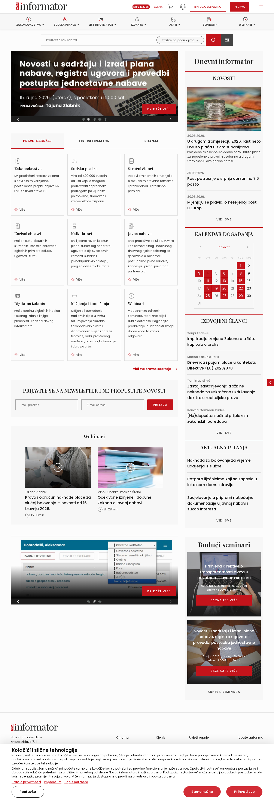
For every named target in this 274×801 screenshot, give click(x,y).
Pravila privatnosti (26, 782)
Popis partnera (76, 782)
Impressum (52, 782)
